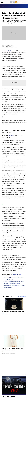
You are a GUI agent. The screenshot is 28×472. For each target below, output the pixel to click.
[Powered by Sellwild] (24, 374)
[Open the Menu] (2, 2)
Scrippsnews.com (16, 274)
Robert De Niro (8, 50)
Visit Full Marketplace (21, 296)
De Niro (11, 135)
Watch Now (24, 2)
